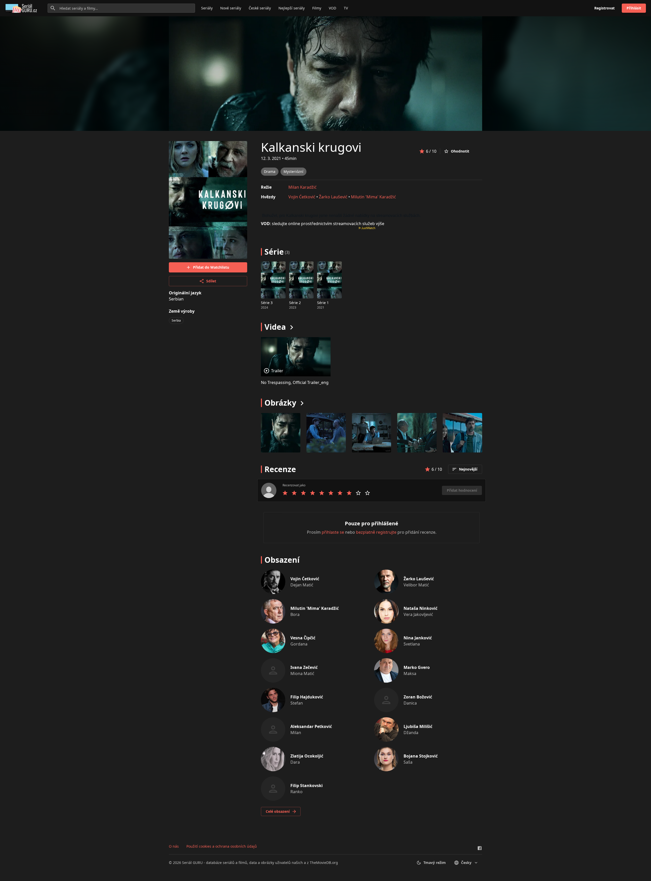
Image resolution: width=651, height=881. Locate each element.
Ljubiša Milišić (418, 726)
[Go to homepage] (22, 8)
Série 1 (323, 302)
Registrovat (604, 8)
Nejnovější (468, 469)
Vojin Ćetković (301, 197)
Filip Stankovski (306, 785)
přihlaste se (333, 532)
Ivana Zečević (304, 667)
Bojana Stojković (421, 756)
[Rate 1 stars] (285, 493)
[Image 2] (371, 432)
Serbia (176, 320)
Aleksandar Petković (311, 726)
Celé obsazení (278, 811)
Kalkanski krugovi (311, 147)
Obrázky (280, 402)
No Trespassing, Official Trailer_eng (295, 382)
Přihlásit (634, 8)
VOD (332, 8)
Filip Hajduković (306, 697)
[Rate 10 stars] (367, 493)
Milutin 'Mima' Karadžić (373, 197)
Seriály (207, 8)
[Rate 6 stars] (330, 493)
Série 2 (295, 302)
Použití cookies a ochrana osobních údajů (221, 846)
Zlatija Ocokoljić (306, 756)
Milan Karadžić (302, 187)
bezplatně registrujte (376, 532)
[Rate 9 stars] (358, 493)
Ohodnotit (460, 151)
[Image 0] (280, 432)
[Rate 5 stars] (321, 493)
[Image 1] (326, 432)
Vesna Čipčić (302, 638)
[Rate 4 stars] (312, 493)
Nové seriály (230, 8)
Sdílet (211, 281)
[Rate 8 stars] (349, 493)
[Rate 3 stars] (303, 493)
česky (466, 862)
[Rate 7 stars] (340, 493)
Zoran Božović (418, 697)
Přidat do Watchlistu (211, 267)
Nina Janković (418, 638)
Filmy (316, 8)
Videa (275, 327)
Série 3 (267, 302)
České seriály (260, 8)
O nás (174, 846)
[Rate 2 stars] (294, 493)
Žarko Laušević (333, 197)
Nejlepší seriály (291, 8)
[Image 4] (462, 432)
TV (346, 8)
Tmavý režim (434, 862)
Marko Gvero (417, 667)
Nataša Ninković (420, 608)
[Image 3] (417, 432)
